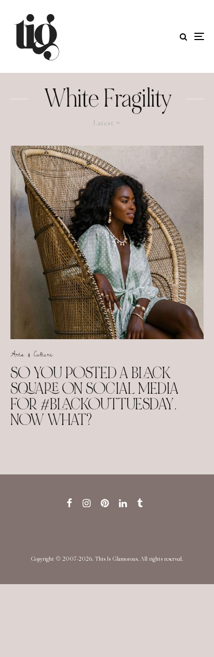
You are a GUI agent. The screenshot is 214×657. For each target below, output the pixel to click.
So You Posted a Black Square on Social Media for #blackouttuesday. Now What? (94, 396)
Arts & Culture (31, 353)
